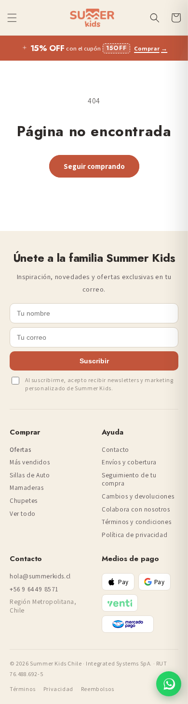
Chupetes (24, 501)
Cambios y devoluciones (138, 496)
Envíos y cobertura (129, 462)
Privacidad (58, 688)
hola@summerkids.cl (40, 576)
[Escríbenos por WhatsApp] (168, 683)
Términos (23, 688)
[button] (12, 17)
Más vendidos (30, 462)
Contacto (115, 450)
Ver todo (23, 514)
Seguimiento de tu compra (129, 479)
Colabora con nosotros (136, 509)
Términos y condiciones (136, 522)
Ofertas (20, 450)
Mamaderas (26, 488)
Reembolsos (97, 688)
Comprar (150, 48)
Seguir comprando (94, 166)
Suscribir (94, 361)
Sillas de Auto (30, 475)
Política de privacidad (134, 535)
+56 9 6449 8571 (34, 589)
